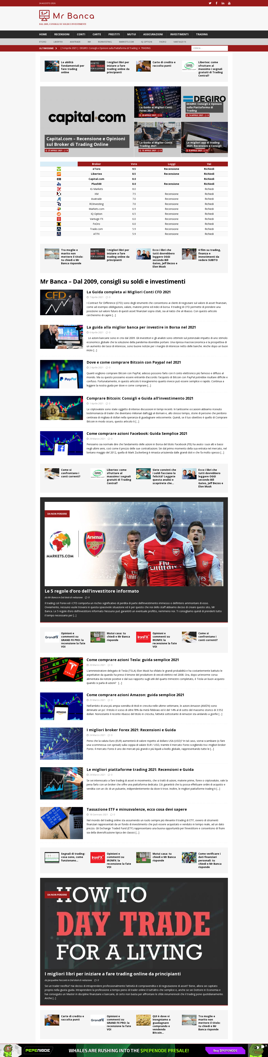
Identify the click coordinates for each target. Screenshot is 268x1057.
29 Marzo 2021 (97, 438)
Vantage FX (180, 41)
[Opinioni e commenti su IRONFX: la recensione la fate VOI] (143, 637)
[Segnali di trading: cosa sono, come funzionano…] (52, 857)
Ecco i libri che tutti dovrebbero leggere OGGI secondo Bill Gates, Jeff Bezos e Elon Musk (165, 258)
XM (89, 41)
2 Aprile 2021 (96, 367)
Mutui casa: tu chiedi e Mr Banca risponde (118, 636)
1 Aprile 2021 (96, 403)
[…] (114, 315)
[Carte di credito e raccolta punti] (143, 66)
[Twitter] (210, 3)
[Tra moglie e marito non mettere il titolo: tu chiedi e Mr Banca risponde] (52, 253)
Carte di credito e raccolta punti (164, 63)
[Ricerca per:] (209, 48)
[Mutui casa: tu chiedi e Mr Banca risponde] (97, 637)
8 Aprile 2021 (195, 150)
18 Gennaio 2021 (99, 814)
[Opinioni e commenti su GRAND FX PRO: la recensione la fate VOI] (52, 637)
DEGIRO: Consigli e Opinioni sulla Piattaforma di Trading (204, 107)
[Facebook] (216, 3)
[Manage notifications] (8, 1049)
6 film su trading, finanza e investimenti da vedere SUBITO (209, 255)
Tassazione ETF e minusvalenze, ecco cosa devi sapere (137, 809)
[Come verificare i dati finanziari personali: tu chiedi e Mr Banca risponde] (189, 857)
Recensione (171, 194)
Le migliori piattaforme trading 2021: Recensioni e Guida (140, 769)
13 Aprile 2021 (149, 150)
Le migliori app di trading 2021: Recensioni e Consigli (204, 144)
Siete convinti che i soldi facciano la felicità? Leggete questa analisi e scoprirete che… (164, 476)
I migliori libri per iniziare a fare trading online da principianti (118, 67)
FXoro (162, 41)
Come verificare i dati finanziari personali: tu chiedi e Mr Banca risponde (210, 860)
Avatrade (96, 199)
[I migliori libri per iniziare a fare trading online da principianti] (97, 66)
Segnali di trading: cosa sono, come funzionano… (73, 857)
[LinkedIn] (223, 3)
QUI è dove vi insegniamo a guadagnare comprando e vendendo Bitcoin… (161, 1024)
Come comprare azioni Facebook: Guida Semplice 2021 (137, 433)
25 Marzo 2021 (97, 700)
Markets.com (126, 41)
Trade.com (96, 229)
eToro (42, 41)
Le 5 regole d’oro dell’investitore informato (92, 591)
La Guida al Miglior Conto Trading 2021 (155, 144)
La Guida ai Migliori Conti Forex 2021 (155, 109)
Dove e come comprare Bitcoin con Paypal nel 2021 (134, 362)
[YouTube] (229, 3)
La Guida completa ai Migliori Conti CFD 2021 (129, 291)
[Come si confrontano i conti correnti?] (52, 473)
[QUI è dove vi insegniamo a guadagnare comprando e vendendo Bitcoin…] (143, 1020)
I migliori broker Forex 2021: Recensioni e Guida (131, 729)
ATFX (96, 234)
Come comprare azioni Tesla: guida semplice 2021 (133, 659)
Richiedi (209, 189)
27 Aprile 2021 (55, 150)
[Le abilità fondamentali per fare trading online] (52, 66)
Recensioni (61, 34)
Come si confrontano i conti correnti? (70, 473)
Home (43, 34)
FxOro (96, 224)
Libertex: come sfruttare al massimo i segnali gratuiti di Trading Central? (210, 68)
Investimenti (179, 34)
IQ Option (146, 41)
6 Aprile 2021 (96, 332)
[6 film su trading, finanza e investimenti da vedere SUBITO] (189, 253)
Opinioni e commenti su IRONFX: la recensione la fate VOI (165, 639)
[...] (74, 615)
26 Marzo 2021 (97, 665)
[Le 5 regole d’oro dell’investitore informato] (134, 544)
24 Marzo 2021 (97, 735)
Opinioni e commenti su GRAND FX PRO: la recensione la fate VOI (73, 639)
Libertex (58, 41)
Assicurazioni (153, 34)
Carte (97, 34)
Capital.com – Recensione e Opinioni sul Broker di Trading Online (85, 141)
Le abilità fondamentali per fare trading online (72, 67)
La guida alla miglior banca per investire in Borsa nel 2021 (141, 327)
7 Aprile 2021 (96, 297)
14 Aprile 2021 (196, 115)
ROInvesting (105, 41)
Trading (202, 34)
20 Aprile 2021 (149, 115)
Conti (81, 34)
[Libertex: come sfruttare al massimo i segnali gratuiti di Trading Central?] (189, 66)
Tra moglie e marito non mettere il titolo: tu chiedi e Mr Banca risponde (72, 256)
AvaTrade (75, 41)
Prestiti (114, 34)
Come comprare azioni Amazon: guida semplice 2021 (135, 694)
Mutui (131, 34)
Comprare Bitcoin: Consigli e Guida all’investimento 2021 (141, 398)
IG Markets (96, 189)
